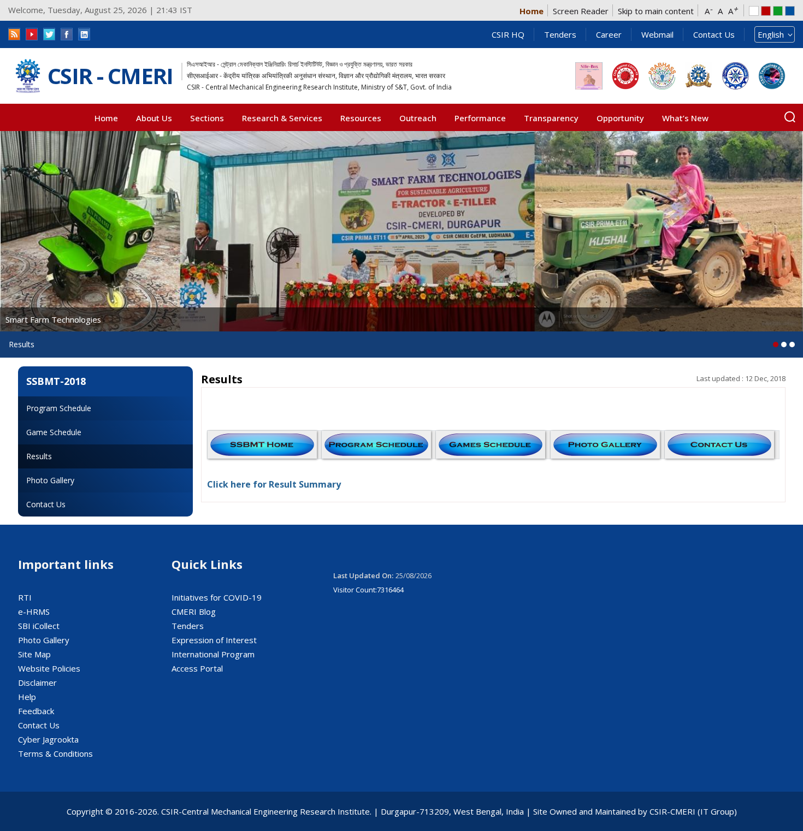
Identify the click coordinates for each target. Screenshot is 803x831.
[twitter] (49, 34)
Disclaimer (37, 682)
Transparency (551, 117)
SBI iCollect (39, 625)
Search (789, 116)
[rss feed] (14, 34)
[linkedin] (84, 34)
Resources (360, 117)
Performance (480, 117)
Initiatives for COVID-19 (217, 597)
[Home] (28, 76)
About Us (154, 117)
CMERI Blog (194, 611)
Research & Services (282, 117)
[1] (784, 344)
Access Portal (197, 668)
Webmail (657, 34)
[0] (775, 344)
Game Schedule (53, 432)
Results (39, 456)
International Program (213, 654)
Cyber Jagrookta (48, 739)
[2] (792, 344)
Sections (207, 117)
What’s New (685, 117)
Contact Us (714, 34)
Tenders (560, 34)
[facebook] (67, 34)
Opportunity (620, 117)
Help (27, 696)
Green (778, 11)
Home (531, 10)
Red (766, 11)
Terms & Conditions (55, 753)
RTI (25, 597)
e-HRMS (34, 611)
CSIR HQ (508, 34)
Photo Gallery (50, 480)
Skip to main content (656, 10)
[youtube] (32, 34)
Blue (790, 11)
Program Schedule (58, 408)
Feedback (36, 710)
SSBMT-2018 (56, 381)
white (754, 11)
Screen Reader (581, 10)
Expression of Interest (214, 639)
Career (609, 34)
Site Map (34, 654)
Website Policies (49, 668)
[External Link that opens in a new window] (589, 76)
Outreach (417, 117)
